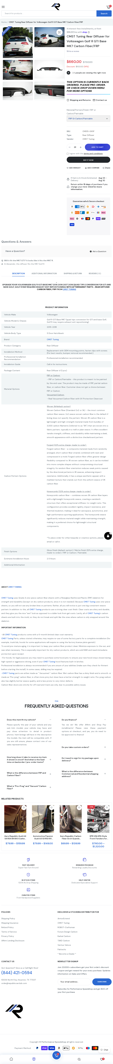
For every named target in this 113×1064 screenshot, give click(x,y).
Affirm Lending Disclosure (12, 940)
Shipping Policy (8, 918)
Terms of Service (9, 932)
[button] (88, 86)
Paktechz (62, 949)
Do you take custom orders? (75, 747)
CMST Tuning (53, 339)
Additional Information (44, 273)
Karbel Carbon (64, 936)
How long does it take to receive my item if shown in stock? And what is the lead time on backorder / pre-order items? (27, 759)
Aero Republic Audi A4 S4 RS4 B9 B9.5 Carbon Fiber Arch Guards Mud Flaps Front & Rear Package (15, 837)
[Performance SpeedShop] (55, 7)
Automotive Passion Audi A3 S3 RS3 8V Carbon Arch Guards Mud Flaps (43, 837)
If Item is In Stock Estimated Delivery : (84, 179)
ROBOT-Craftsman (66, 927)
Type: (69, 135)
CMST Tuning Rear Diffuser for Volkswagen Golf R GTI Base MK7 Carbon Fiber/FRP (88, 41)
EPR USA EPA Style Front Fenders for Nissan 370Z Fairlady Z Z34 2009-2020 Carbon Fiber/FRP (98, 837)
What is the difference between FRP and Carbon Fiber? (26, 774)
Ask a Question (99, 251)
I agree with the (86, 153)
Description (18, 273)
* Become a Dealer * (67, 954)
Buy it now (88, 160)
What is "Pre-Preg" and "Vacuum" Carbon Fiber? (26, 787)
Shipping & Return (73, 273)
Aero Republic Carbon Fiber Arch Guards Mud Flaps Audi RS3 (70, 837)
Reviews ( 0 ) (95, 273)
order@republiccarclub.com (14, 983)
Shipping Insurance (9, 923)
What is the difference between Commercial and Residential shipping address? (80, 774)
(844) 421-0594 (16, 972)
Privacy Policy (7, 936)
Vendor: (70, 139)
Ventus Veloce (64, 945)
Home (4, 22)
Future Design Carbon (67, 932)
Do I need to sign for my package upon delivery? (80, 759)
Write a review (73, 51)
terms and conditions (93, 153)
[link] (23, 807)
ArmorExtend (64, 918)
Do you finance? (69, 719)
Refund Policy (7, 927)
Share (107, 167)
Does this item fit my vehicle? (21, 719)
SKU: (69, 131)
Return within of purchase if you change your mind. (89, 186)
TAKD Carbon (64, 940)
